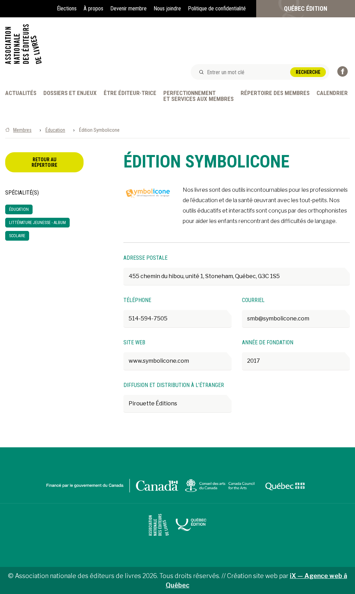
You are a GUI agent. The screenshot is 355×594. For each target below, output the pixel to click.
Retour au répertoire (44, 162)
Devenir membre (128, 8)
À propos (93, 8)
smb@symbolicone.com (278, 318)
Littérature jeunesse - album (37, 222)
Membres (22, 130)
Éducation (55, 130)
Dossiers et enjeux (70, 93)
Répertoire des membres (275, 93)
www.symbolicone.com (159, 361)
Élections (67, 8)
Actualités (20, 93)
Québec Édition (305, 8)
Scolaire (17, 235)
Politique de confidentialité (217, 8)
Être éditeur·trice (130, 93)
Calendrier (332, 93)
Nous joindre (167, 8)
